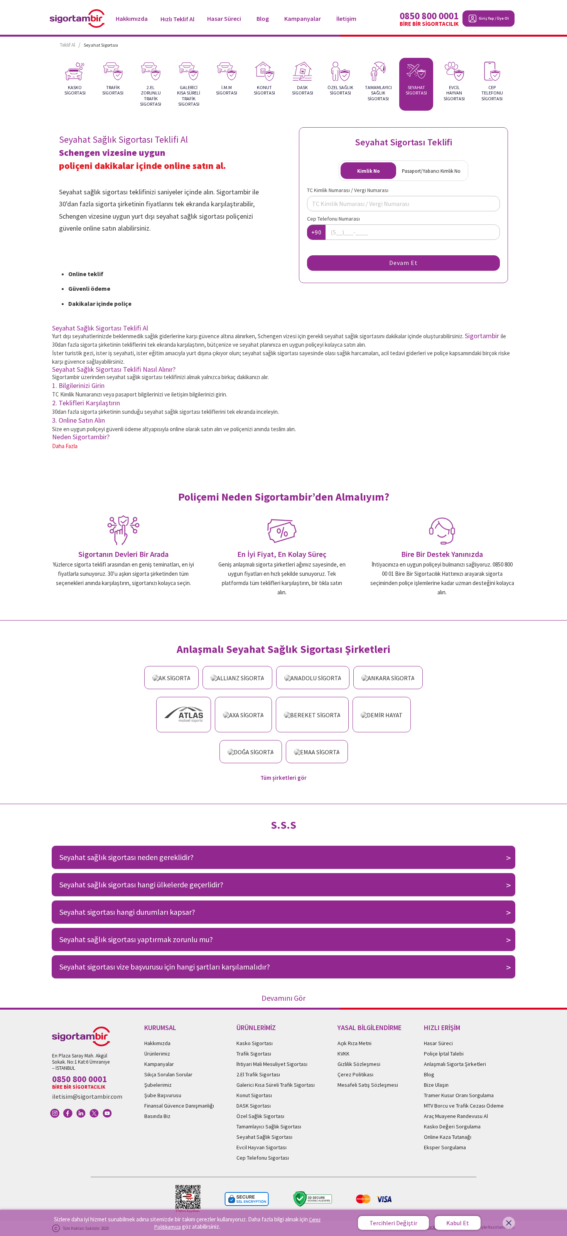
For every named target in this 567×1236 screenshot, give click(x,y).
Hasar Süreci (224, 18)
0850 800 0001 (429, 16)
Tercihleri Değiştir (393, 1223)
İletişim (346, 18)
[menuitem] (131, 18)
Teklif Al (67, 45)
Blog (262, 18)
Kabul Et (457, 1223)
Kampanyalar (302, 18)
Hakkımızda (132, 18)
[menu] (243, 18)
